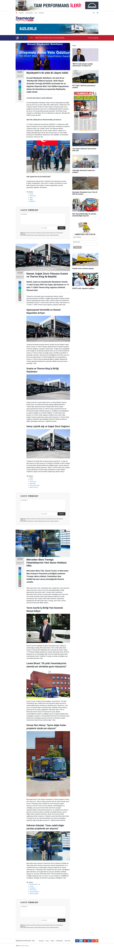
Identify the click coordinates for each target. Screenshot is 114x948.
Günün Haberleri (29, 12)
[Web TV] (94, 13)
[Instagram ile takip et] (93, 940)
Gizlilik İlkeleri (59, 940)
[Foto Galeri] (97, 13)
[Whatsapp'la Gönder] (20, 90)
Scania (31, 480)
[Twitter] (20, 84)
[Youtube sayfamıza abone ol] (85, 940)
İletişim (52, 940)
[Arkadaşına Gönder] (20, 93)
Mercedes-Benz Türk (35, 884)
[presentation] (21, 38)
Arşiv (36, 12)
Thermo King (33, 481)
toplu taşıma (33, 195)
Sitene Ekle (41, 12)
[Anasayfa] (16, 12)
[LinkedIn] (20, 87)
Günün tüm (93, 38)
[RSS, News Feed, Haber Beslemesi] (96, 940)
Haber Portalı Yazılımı (23, 945)
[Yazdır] (20, 96)
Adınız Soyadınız (77, 237)
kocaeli (31, 194)
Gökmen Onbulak (34, 893)
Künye (47, 940)
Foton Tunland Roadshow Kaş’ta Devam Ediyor (47, 38)
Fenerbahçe (33, 888)
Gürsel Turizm (33, 890)
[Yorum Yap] (20, 98)
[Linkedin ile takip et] (89, 940)
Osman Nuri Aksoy (34, 891)
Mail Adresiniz (76, 242)
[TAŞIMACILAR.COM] (25, 19)
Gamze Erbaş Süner (35, 485)
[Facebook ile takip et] (77, 940)
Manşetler (21, 12)
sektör (31, 199)
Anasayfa (41, 940)
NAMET (31, 478)
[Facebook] (20, 81)
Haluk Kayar (33, 483)
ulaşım (31, 197)
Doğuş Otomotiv (34, 487)
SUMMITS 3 (32, 201)
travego (31, 886)
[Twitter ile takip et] (81, 940)
